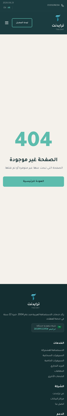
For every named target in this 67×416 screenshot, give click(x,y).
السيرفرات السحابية (53, 355)
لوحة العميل (22, 23)
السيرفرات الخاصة (54, 361)
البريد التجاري (57, 366)
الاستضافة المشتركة (53, 350)
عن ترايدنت (58, 393)
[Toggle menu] (6, 23)
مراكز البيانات (57, 399)
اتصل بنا (59, 404)
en (5, 8)
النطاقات (59, 371)
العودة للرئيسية (33, 181)
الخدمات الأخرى (56, 376)
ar (9, 8)
